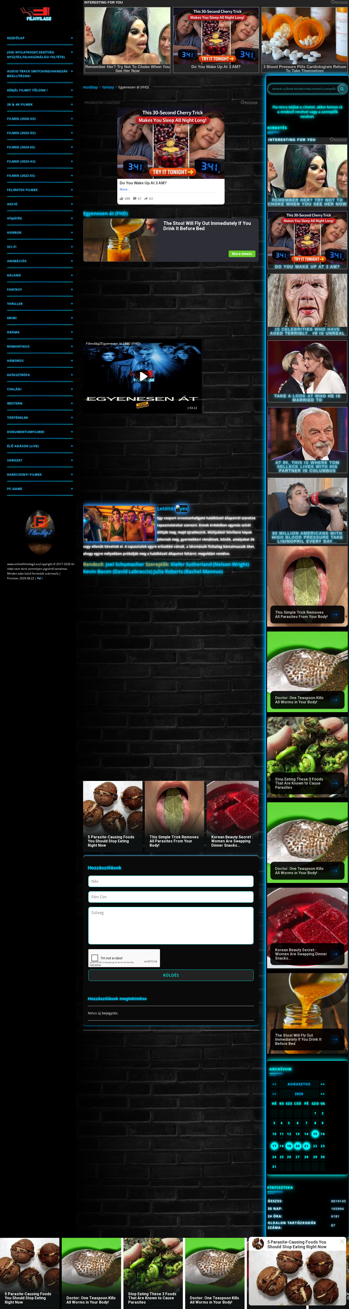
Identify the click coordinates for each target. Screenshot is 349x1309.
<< (274, 1084)
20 (298, 1146)
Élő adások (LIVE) (23, 446)
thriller (15, 304)
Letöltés (166, 508)
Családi (14, 389)
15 (315, 1134)
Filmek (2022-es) (21, 175)
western (15, 403)
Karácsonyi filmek (24, 474)
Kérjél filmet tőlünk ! (27, 90)
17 (274, 1146)
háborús (15, 360)
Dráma (13, 332)
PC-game (14, 489)
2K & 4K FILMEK (20, 104)
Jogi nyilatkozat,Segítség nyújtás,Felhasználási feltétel (36, 54)
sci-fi (12, 247)
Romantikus (18, 346)
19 (289, 1146)
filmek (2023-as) (21, 161)
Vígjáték (14, 218)
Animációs (17, 261)
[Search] (342, 89)
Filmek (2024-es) (21, 147)
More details (242, 254)
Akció (12, 204)
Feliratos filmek (22, 190)
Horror (14, 232)
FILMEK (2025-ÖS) (21, 133)
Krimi (12, 318)
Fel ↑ (40, 578)
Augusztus (299, 1084)
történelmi (17, 417)
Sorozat (14, 460)
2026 (299, 1094)
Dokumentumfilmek (25, 432)
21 (306, 1146)
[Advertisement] (171, 295)
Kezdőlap (16, 38)
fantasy (14, 289)
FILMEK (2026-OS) (21, 118)
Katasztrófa (18, 375)
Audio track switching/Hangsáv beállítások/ (37, 73)
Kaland (14, 275)
